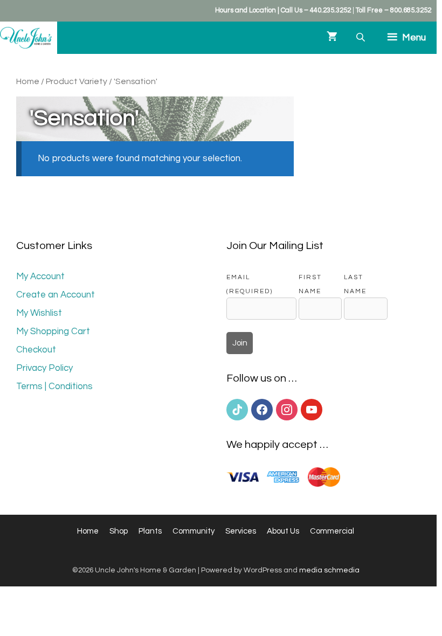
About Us (283, 531)
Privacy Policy (44, 368)
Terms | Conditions (54, 386)
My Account (40, 276)
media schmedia (329, 570)
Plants (150, 531)
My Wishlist (39, 313)
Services (240, 531)
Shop (118, 531)
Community (193, 531)
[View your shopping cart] (332, 38)
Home (27, 81)
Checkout (36, 350)
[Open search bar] (361, 37)
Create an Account (55, 295)
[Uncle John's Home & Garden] (26, 38)
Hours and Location (245, 10)
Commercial (332, 531)
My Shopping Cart (53, 331)
